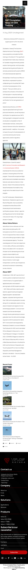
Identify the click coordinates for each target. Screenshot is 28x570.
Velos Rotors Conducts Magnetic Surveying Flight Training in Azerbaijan (13, 437)
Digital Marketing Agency (18, 568)
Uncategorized (18, 33)
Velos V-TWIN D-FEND (8, 524)
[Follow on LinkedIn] (21, 558)
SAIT (21, 51)
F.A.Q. (2, 493)
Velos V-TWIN (5, 522)
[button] (25, 3)
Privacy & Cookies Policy (10, 565)
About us (4, 490)
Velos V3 (3, 517)
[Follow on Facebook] (8, 558)
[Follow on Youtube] (15, 558)
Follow (6, 558)
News (2, 495)
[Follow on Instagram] (2, 558)
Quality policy (21, 565)
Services (3, 507)
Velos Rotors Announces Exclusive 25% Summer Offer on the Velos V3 (13, 377)
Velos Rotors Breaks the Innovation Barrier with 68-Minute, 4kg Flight (14, 407)
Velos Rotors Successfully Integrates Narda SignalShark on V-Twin (12, 392)
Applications (5, 505)
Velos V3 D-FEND (6, 519)
